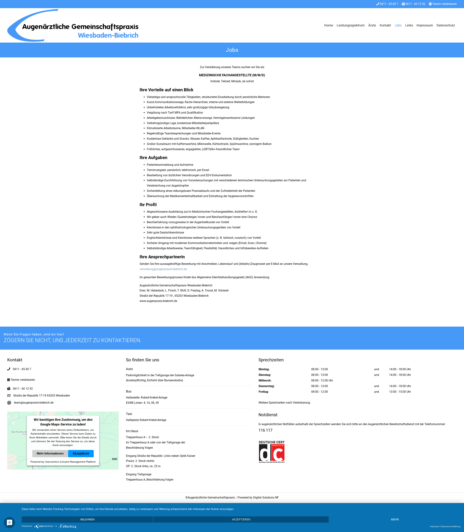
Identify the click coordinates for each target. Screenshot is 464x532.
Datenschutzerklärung (450, 526)
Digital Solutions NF (266, 497)
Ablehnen (87, 519)
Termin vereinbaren (444, 4)
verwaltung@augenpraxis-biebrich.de (163, 269)
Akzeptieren (81, 453)
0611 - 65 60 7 (388, 4)
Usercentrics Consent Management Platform (70, 461)
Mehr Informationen (50, 453)
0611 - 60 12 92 (415, 4)
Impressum (435, 526)
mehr (395, 519)
